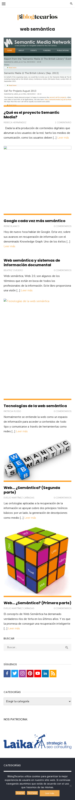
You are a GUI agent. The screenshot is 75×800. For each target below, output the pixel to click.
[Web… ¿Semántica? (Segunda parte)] (37, 461)
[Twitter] (14, 673)
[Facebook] (7, 673)
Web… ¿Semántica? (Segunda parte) (32, 490)
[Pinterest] (30, 673)
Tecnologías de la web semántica (35, 405)
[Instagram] (22, 673)
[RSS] (53, 673)
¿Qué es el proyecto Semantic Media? (32, 115)
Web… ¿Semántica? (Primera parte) (37, 602)
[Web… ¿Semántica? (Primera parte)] (37, 561)
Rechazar (32, 793)
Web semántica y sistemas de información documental (32, 262)
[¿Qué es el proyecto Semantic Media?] (37, 72)
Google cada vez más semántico (34, 220)
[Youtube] (37, 673)
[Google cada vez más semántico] (37, 180)
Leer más (63, 137)
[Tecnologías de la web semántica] (37, 349)
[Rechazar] (70, 786)
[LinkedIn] (45, 673)
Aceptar (20, 793)
